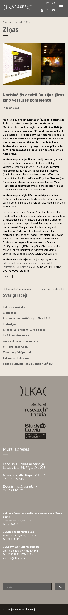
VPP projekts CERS (15, 347)
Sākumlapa (7, 22)
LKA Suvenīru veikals (17, 335)
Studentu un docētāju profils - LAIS (26, 318)
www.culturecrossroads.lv (20, 341)
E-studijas (9, 324)
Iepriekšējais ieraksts (19, 289)
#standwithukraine (16, 358)
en (53, 3)
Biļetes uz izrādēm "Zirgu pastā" (25, 330)
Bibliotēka (10, 313)
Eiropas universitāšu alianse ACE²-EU (28, 364)
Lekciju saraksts (14, 307)
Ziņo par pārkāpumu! (17, 352)
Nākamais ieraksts (50, 289)
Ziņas (28, 22)
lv (47, 3)
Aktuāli (19, 22)
